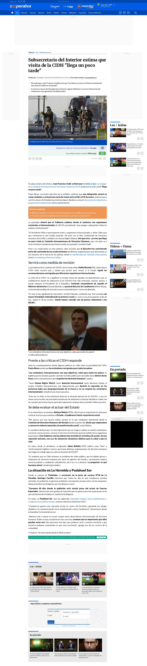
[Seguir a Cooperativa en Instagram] (24, 1)
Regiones (41, 13)
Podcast (64, 13)
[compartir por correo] (100, 158)
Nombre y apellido (53, 611)
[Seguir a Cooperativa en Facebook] (19, 1)
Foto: (31, 97)
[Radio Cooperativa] (85, 6)
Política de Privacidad (68, 626)
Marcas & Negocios (94, 13)
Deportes (33, 13)
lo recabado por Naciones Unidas (47, 257)
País (17, 13)
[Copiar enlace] (104, 158)
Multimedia (72, 13)
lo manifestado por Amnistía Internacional (88, 254)
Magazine (24, 13)
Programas (82, 13)
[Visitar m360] (124, 14)
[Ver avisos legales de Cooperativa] (120, 14)
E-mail (50, 615)
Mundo (49, 13)
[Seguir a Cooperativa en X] (21, 1)
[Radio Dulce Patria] (54, 6)
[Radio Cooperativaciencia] (68, 6)
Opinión (56, 13)
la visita (89, 184)
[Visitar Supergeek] (128, 14)
